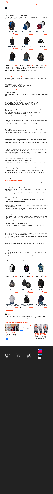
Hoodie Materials (37, 1)
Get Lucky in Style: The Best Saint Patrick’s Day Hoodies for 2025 (26, 325)
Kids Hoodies (25, 1)
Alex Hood (8, 7)
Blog (9, 310)
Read (7, 339)
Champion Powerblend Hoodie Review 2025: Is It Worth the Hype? (12, 333)
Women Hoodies (20, 1)
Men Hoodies (15, 1)
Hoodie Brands (30, 1)
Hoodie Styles (43, 1)
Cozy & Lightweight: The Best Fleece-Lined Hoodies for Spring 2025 (40, 334)
